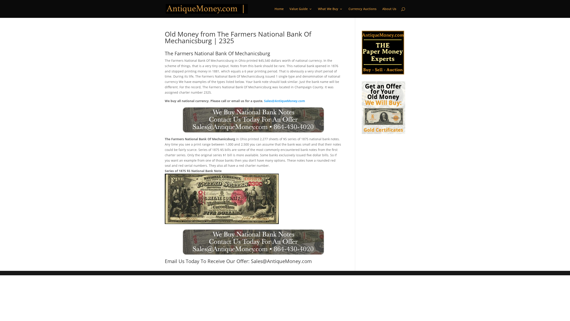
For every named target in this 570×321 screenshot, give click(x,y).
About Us (389, 9)
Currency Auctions (362, 9)
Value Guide (298, 9)
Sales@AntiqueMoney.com (284, 101)
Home (279, 9)
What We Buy (328, 9)
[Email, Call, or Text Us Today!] (253, 120)
